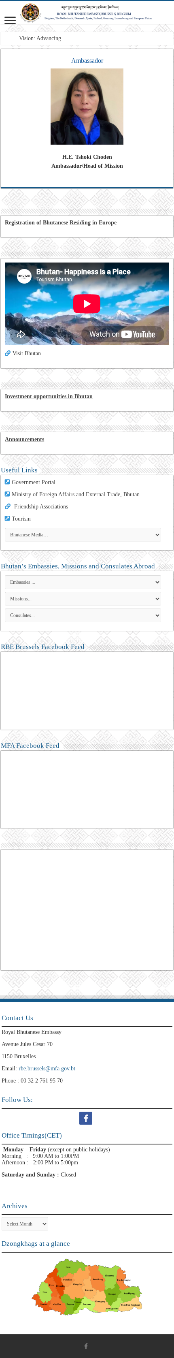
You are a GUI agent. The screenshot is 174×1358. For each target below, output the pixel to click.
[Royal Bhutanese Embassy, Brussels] (87, 12)
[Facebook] (86, 1118)
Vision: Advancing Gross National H (60, 38)
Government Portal (33, 482)
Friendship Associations (41, 507)
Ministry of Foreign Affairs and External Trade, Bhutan (76, 494)
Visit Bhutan (27, 353)
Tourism (21, 519)
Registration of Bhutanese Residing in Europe (61, 223)
